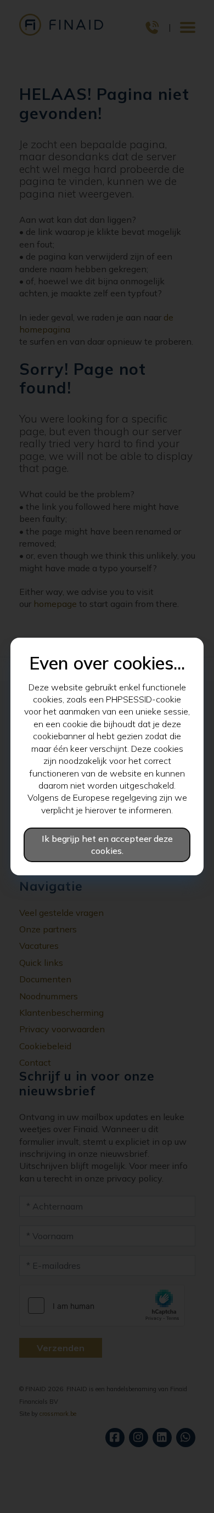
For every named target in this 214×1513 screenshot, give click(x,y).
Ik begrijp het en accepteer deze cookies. (107, 844)
